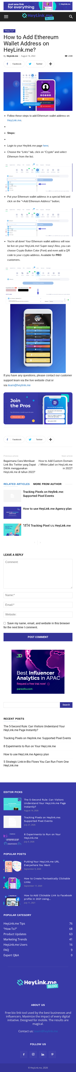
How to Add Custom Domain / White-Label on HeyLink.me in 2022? (55, 464)
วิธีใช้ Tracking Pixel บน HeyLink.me (47, 525)
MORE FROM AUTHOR (47, 484)
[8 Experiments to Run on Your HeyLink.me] (12, 839)
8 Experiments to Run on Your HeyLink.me (30, 746)
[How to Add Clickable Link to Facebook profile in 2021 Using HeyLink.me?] (12, 900)
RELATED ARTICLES (17, 484)
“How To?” (9, 30)
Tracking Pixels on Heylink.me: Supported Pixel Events (37, 738)
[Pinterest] (52, 1054)
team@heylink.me (19, 385)
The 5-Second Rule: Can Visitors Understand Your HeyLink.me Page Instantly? (34, 728)
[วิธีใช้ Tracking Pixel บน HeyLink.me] (12, 530)
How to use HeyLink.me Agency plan (47, 508)
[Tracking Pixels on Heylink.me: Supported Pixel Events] (12, 496)
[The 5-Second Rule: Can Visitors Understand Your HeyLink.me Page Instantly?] (12, 804)
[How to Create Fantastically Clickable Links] (12, 883)
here (45, 145)
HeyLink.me (12, 56)
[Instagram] (33, 1054)
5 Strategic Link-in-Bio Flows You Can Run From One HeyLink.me (36, 763)
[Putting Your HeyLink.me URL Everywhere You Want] (12, 866)
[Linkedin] (42, 1054)
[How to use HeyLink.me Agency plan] (12, 513)
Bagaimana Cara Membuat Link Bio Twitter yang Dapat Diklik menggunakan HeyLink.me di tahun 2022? (20, 466)
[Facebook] (23, 1054)
